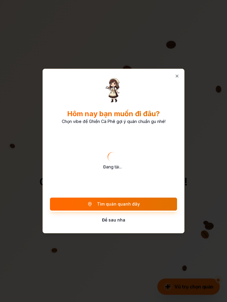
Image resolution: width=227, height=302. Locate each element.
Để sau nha (113, 219)
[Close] (177, 76)
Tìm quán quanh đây (118, 203)
